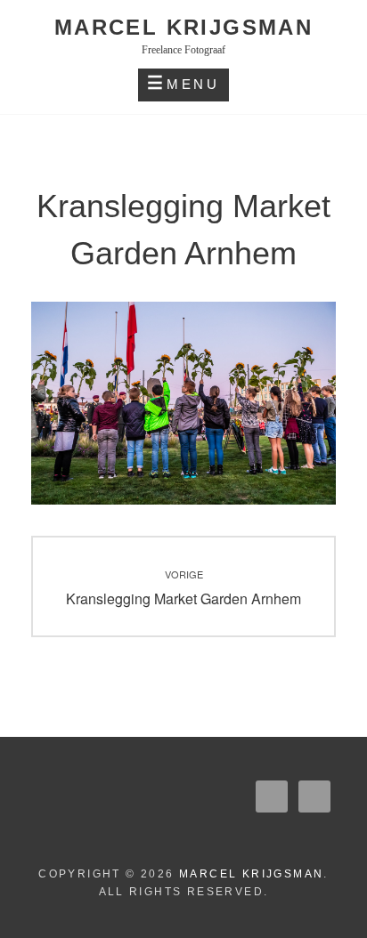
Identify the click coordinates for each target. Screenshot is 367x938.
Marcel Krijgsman (183, 27)
